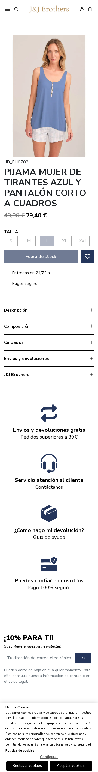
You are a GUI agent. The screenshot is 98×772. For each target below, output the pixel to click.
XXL (83, 241)
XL (65, 241)
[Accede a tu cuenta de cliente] (82, 9)
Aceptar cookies (71, 765)
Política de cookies (19, 751)
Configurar (49, 757)
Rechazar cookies (27, 765)
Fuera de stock (41, 257)
